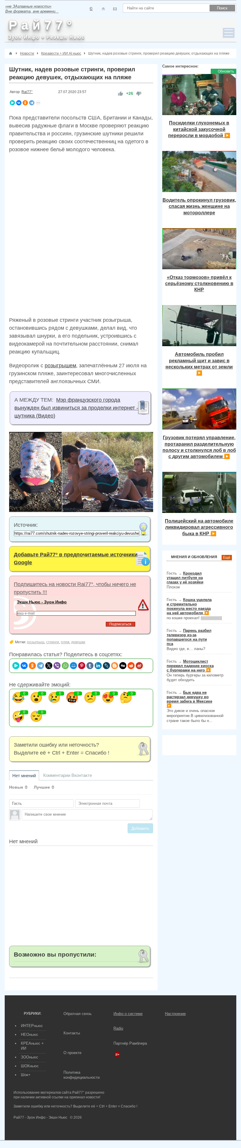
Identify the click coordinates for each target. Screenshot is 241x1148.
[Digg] (122, 665)
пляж (65, 642)
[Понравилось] (120, 93)
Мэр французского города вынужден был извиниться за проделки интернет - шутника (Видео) (76, 408)
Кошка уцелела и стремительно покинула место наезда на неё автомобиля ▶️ (189, 606)
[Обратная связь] (115, 9)
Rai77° (27, 92)
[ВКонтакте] (18, 102)
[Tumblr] (89, 665)
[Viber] (57, 665)
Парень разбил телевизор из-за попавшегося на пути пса (189, 637)
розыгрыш (35, 642)
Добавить (140, 828)
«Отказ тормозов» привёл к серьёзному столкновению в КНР (199, 283)
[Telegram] (31, 102)
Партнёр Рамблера (130, 1043)
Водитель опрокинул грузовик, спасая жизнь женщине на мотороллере (199, 206)
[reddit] (131, 665)
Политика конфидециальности (81, 1075)
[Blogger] (114, 665)
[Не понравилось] (138, 93)
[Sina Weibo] (139, 665)
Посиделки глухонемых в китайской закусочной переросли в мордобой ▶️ (199, 129)
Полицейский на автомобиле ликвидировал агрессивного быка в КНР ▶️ (199, 527)
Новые (16, 787)
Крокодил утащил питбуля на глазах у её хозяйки (185, 577)
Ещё (226, 558)
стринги (52, 642)
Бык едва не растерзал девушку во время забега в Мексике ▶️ (189, 699)
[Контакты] (103, 9)
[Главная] (10, 53)
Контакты (71, 1033)
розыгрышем (60, 365)
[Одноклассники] (25, 102)
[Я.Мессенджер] (12, 102)
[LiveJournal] (106, 665)
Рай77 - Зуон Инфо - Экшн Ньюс (40, 1117)
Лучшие (42, 787)
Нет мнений (24, 775)
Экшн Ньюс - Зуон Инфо (42, 602)
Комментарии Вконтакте (67, 775)
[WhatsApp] (65, 665)
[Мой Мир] (73, 665)
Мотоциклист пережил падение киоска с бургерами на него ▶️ (190, 665)
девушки (78, 642)
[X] (48, 665)
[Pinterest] (81, 665)
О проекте (72, 1053)
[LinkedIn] (98, 665)
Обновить (226, 71)
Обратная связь (77, 1013)
